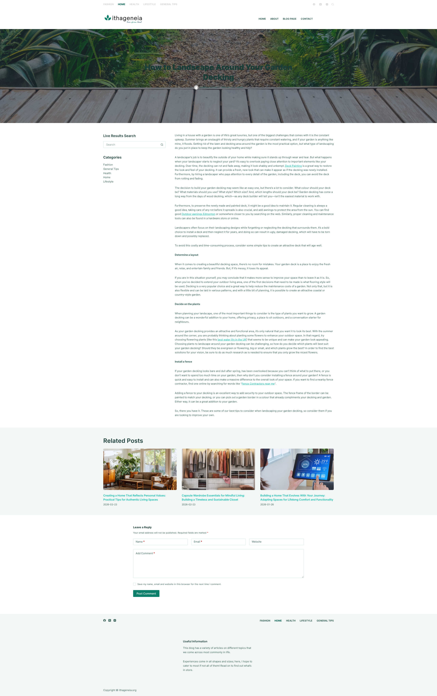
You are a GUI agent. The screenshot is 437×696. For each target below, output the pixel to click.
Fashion (108, 4)
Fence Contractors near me (258, 383)
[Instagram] (327, 4)
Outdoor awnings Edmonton (198, 214)
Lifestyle (149, 4)
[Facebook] (314, 4)
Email (198, 541)
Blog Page (290, 18)
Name (140, 541)
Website (257, 541)
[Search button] (162, 144)
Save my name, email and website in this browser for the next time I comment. (179, 584)
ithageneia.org (127, 690)
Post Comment (146, 593)
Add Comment (145, 553)
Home (121, 4)
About (274, 18)
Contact (307, 18)
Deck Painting (293, 165)
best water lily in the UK (232, 339)
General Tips (168, 4)
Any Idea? (326, 18)
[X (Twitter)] (320, 4)
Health (134, 4)
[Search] (333, 4)
